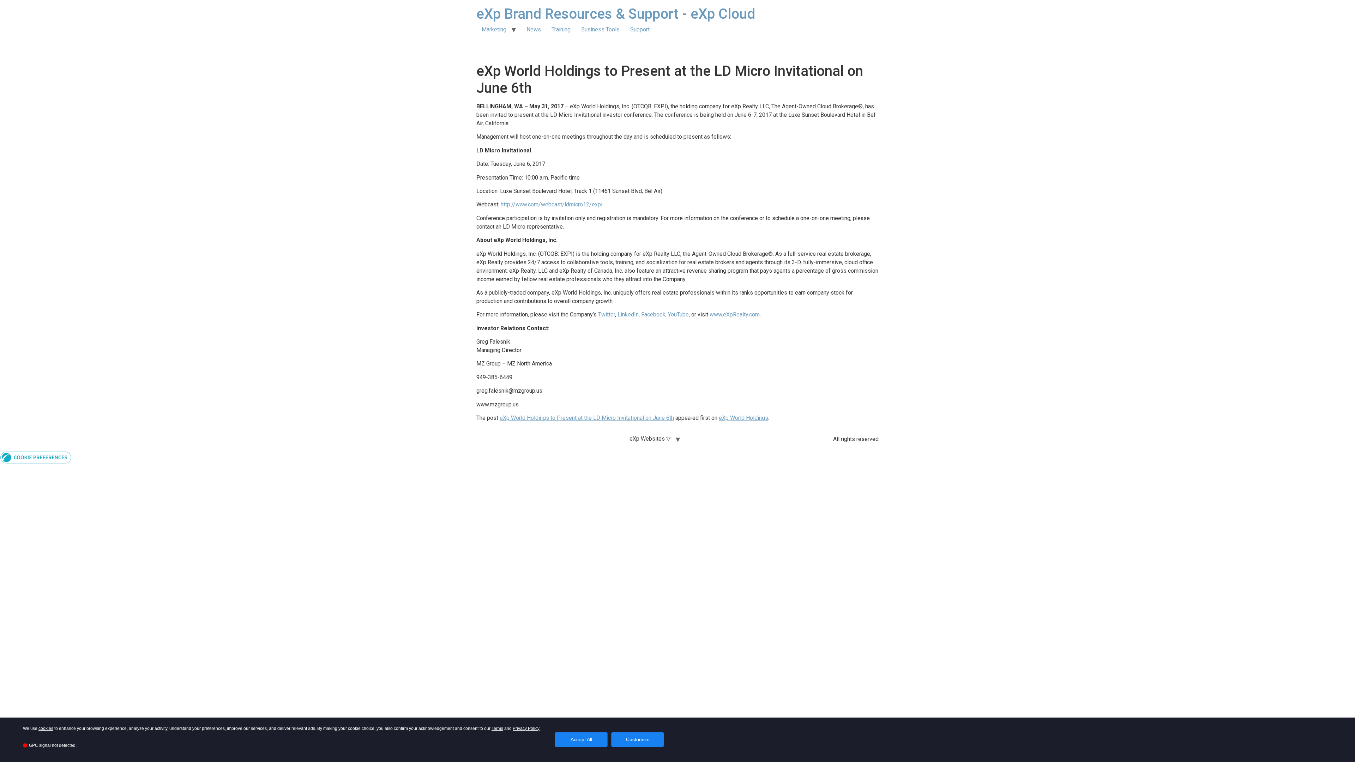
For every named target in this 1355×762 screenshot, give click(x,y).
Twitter (606, 314)
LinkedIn (628, 314)
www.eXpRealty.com (735, 314)
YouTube (678, 314)
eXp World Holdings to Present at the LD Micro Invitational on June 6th (587, 418)
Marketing (494, 29)
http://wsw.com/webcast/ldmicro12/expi (551, 204)
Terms (497, 728)
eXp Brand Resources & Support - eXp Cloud (615, 14)
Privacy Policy (526, 728)
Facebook (653, 314)
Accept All (581, 739)
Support (640, 29)
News (533, 29)
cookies (45, 728)
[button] (36, 461)
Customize (638, 739)
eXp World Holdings (743, 418)
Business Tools (600, 29)
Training (561, 29)
